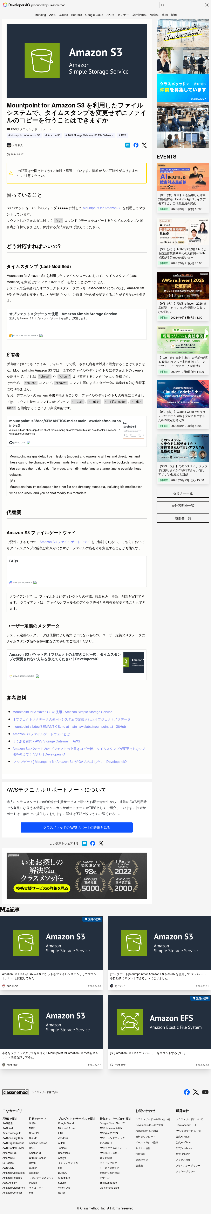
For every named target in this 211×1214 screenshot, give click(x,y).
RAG (31, 1148)
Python (33, 1182)
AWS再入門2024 (109, 1133)
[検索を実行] (162, 5)
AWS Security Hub (12, 1138)
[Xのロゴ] (196, 1092)
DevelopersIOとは (186, 1125)
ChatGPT (34, 1133)
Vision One (64, 1187)
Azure (110, 15)
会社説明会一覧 (183, 505)
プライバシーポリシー (188, 1165)
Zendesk (63, 1138)
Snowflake (64, 1152)
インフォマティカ (68, 1162)
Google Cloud (94, 15)
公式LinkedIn (183, 1154)
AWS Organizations (13, 1143)
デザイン (105, 1177)
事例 (165, 15)
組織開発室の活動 (110, 1172)
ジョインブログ (108, 1162)
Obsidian (34, 1172)
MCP (32, 1128)
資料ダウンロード (145, 1136)
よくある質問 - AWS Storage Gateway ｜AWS (46, 741)
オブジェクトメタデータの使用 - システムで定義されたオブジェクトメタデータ (72, 719)
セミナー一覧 (183, 493)
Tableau (62, 1148)
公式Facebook (184, 1148)
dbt (60, 1167)
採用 (174, 15)
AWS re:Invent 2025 (111, 1128)
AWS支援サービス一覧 (188, 1130)
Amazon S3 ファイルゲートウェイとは (41, 733)
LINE (61, 1133)
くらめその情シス (110, 1167)
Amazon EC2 (9, 1152)
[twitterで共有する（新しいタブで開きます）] (144, 145)
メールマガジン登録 (147, 1142)
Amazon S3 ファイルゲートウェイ (65, 541)
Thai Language (108, 1182)
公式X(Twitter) (183, 1136)
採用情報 (140, 1154)
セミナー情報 (143, 1148)
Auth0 (61, 1143)
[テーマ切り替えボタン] (206, 4)
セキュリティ (36, 1187)
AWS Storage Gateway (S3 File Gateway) (91, 135)
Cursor (33, 1167)
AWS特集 (7, 1123)
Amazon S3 (53, 135)
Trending (40, 15)
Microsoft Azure (66, 1128)
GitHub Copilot (37, 1157)
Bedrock (76, 15)
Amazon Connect (12, 1192)
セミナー (123, 15)
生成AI (32, 1123)
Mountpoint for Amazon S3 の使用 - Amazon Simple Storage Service (62, 711)
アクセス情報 (183, 1159)
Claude (63, 15)
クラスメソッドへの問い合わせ (153, 1119)
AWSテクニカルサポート (113, 1148)
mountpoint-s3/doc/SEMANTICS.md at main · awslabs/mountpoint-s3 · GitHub (69, 726)
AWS (52, 15)
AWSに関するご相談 (147, 1130)
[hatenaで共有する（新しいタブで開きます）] (127, 145)
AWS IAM (7, 1128)
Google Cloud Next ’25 (112, 1123)
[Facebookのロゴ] (187, 1092)
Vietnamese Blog (109, 1187)
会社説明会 (139, 15)
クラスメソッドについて (189, 1119)
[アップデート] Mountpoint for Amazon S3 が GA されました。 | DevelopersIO (70, 761)
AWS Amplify (9, 1182)
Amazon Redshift (12, 1177)
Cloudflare (64, 1177)
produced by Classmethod (48, 5)
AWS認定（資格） (110, 1152)
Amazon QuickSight (13, 1172)
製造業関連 (106, 1157)
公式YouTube (183, 1142)
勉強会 (154, 15)
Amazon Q (35, 1152)
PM (31, 1192)
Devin (32, 1162)
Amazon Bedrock (38, 1143)
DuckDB (62, 1172)
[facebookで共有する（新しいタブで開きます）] (136, 145)
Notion (62, 1192)
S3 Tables (8, 1162)
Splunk (62, 1182)
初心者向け (106, 1143)
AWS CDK (8, 1167)
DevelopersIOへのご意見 (149, 1125)
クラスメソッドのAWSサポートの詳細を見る (76, 827)
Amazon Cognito (11, 1133)
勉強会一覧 (183, 518)
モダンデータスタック (41, 1177)
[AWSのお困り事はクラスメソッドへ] (77, 876)
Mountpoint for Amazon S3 (25, 135)
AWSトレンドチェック (112, 1138)
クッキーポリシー (186, 1171)
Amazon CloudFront (13, 1187)
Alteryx (62, 1157)
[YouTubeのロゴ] (205, 1092)
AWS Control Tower (13, 1148)
